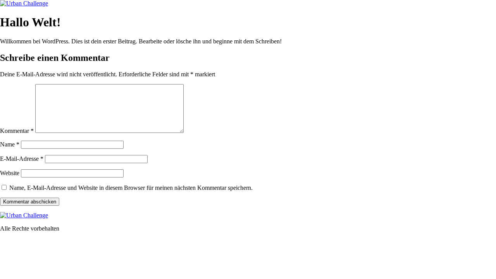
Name (9, 144)
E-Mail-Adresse (21, 158)
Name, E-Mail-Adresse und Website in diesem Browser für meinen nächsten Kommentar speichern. (131, 187)
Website (9, 173)
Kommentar (17, 130)
